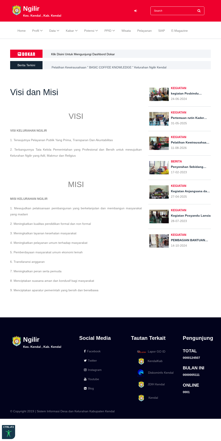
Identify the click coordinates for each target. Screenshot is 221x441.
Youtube (93, 379)
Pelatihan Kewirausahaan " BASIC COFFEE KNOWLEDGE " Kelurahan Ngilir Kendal (109, 65)
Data (52, 30)
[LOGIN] (135, 11)
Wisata (126, 30)
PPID (107, 30)
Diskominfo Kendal (159, 372)
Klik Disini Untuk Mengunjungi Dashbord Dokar (83, 54)
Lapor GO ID (156, 351)
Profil (35, 30)
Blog (91, 388)
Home (21, 30)
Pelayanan (144, 30)
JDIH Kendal (155, 384)
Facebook (94, 351)
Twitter (92, 360)
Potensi (89, 30)
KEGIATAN (178, 88)
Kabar (70, 30)
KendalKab (154, 361)
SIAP (161, 30)
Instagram (95, 370)
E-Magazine (179, 30)
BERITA (176, 161)
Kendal (151, 398)
